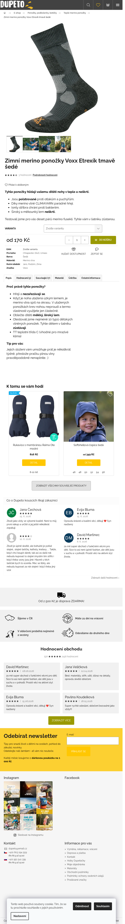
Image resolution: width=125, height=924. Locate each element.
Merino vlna (29, 260)
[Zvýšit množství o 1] (85, 240)
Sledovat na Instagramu (30, 835)
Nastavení (20, 916)
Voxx (25, 268)
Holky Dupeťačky (76, 860)
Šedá (25, 256)
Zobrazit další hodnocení (104, 577)
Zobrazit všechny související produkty (61, 485)
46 (74, 472)
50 (85, 472)
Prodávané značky (77, 879)
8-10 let (34, 472)
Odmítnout (82, 906)
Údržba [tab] (72, 278)
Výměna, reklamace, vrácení (82, 849)
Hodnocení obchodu (61, 649)
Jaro (25, 264)
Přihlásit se (78, 751)
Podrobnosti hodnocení (45, 175)
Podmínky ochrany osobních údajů (85, 876)
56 (103, 472)
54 (97, 472)
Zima (38, 264)
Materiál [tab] (59, 278)
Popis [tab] (9, 278)
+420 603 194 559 (18, 852)
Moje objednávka (76, 864)
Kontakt (71, 857)
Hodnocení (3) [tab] (23, 278)
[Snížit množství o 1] (69, 240)
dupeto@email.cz (18, 848)
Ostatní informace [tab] (90, 278)
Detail (34, 462)
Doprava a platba (76, 853)
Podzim (31, 264)
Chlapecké (28, 253)
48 (80, 472)
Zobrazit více (61, 720)
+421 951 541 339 (17, 859)
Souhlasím (103, 906)
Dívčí (37, 253)
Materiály (72, 868)
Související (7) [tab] (43, 278)
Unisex (43, 253)
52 (91, 472)
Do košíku (105, 240)
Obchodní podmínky (78, 872)
